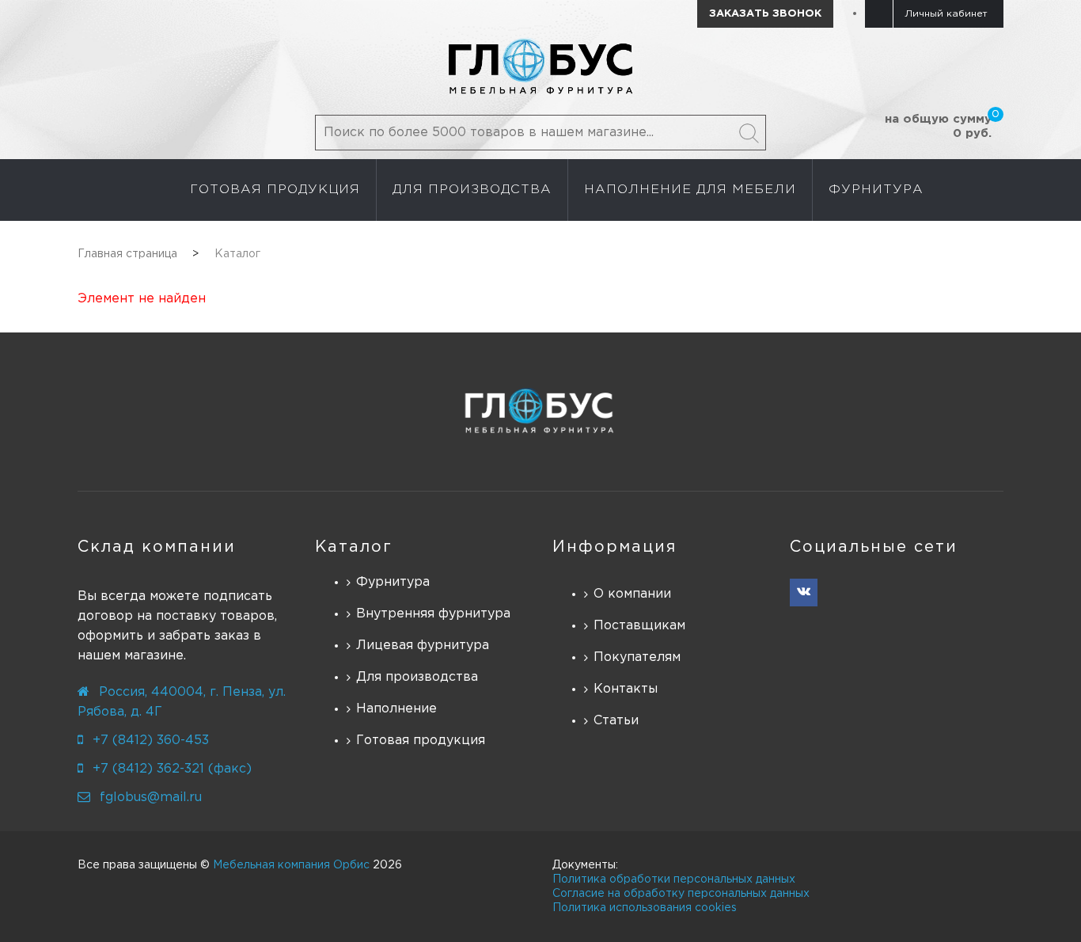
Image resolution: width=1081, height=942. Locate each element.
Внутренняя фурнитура (433, 614)
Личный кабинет (946, 13)
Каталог (354, 547)
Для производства (417, 677)
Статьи (616, 721)
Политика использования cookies (644, 908)
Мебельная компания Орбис (291, 865)
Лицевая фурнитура (422, 645)
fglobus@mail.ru (151, 797)
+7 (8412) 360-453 (151, 740)
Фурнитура (393, 582)
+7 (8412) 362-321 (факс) (172, 769)
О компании (632, 594)
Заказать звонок (765, 13)
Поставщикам (639, 626)
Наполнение (396, 709)
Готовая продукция (420, 740)
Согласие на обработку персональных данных (681, 893)
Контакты (626, 689)
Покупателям (637, 657)
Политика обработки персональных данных (673, 879)
